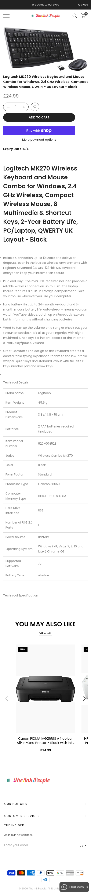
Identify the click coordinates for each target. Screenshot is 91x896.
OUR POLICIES (45, 804)
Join (83, 845)
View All (45, 633)
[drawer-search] (75, 16)
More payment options (39, 139)
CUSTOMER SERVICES (45, 816)
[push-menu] (6, 16)
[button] (35, 107)
